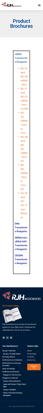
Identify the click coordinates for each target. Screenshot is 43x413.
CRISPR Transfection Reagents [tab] (21, 259)
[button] (39, 5)
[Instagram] (7, 337)
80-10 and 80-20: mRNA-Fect (24, 76)
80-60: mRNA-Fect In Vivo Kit (24, 177)
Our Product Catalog (10, 306)
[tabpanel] (21, 142)
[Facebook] (11, 337)
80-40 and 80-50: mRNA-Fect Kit (24, 148)
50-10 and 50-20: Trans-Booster (24, 205)
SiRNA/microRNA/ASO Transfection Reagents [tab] (21, 243)
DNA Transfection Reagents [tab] (21, 227)
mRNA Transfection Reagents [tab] (21, 58)
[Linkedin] (3, 337)
